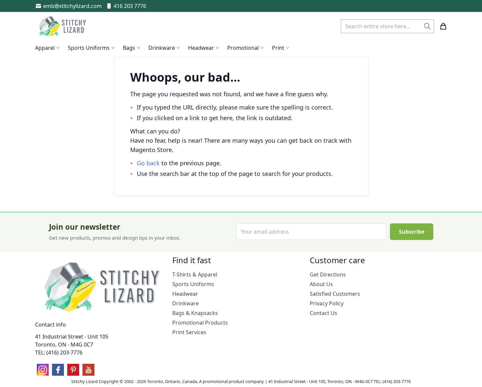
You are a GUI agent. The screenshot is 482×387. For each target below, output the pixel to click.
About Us (321, 284)
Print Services (189, 332)
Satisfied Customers (335, 293)
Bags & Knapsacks (195, 313)
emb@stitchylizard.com (72, 6)
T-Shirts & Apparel (194, 274)
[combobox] (387, 26)
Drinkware (185, 303)
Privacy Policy (327, 303)
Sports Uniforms (193, 284)
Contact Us (323, 313)
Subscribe (411, 231)
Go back (148, 163)
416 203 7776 (130, 6)
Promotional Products (200, 322)
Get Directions (328, 274)
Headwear (185, 293)
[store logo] (63, 26)
